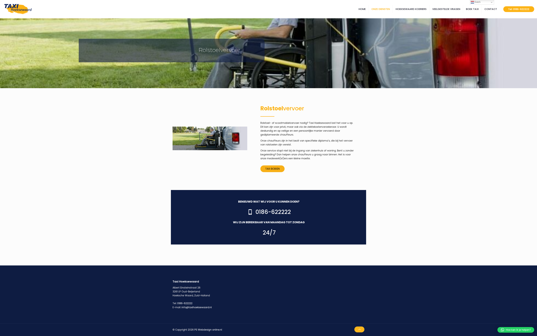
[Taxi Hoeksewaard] (19, 9)
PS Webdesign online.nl (208, 329)
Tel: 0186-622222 (518, 9)
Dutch (477, 2)
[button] (515, 330)
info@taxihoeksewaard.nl (197, 307)
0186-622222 (184, 303)
